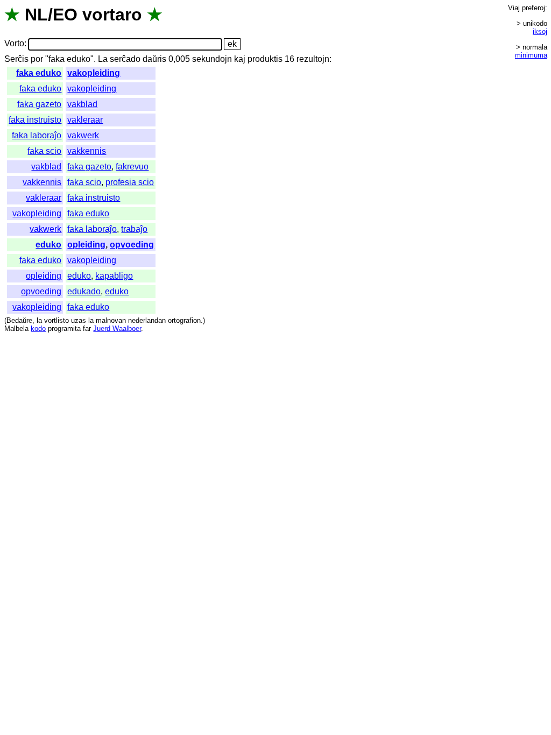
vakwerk (83, 135)
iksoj (540, 31)
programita (64, 328)
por (37, 58)
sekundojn (212, 58)
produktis (265, 58)
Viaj (514, 8)
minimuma (531, 55)
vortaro (112, 14)
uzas (78, 320)
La (103, 58)
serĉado (125, 58)
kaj (239, 58)
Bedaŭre (19, 320)
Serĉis (16, 58)
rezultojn (312, 58)
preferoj (533, 8)
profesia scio (129, 182)
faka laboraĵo (36, 135)
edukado (84, 291)
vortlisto (56, 320)
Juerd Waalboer (117, 328)
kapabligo (114, 275)
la (39, 320)
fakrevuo (132, 166)
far (87, 328)
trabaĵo (134, 229)
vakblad (82, 104)
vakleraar (85, 119)
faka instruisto (35, 119)
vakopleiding (93, 72)
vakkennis (86, 151)
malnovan (111, 320)
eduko (48, 244)
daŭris (154, 58)
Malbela (16, 328)
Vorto (14, 43)
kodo (38, 328)
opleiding (86, 244)
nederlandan (147, 320)
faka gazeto (39, 104)
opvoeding (132, 244)
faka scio (44, 151)
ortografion (184, 320)
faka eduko (38, 72)
